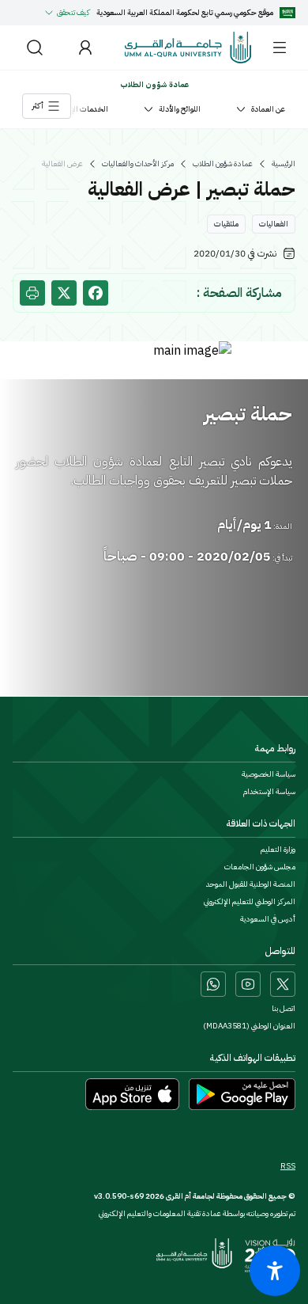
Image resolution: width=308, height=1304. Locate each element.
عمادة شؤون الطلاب (223, 163)
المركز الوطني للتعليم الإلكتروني (249, 901)
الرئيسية (283, 163)
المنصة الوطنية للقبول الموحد (250, 884)
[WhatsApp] (213, 984)
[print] (32, 293)
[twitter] (64, 293)
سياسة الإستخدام (269, 791)
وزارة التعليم (278, 849)
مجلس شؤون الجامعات (259, 867)
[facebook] (95, 293)
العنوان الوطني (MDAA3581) (249, 1026)
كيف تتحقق (73, 12)
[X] (282, 984)
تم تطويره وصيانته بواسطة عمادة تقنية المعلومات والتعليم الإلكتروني (197, 1213)
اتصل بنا (283, 1008)
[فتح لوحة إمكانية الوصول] (275, 1270)
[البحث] (35, 47)
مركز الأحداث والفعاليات (138, 163)
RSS (287, 1166)
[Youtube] (248, 984)
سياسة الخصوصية (268, 774)
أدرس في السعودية (267, 919)
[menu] (279, 47)
